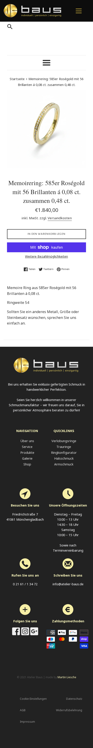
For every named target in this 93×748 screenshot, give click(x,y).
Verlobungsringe (63, 441)
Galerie (27, 458)
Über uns (27, 441)
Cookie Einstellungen (33, 699)
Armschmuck (63, 464)
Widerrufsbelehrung (69, 710)
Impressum (27, 722)
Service (27, 447)
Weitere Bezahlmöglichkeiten (46, 256)
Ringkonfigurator (64, 452)
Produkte (27, 452)
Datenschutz (74, 699)
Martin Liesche (67, 677)
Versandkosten (60, 218)
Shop (27, 464)
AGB (23, 710)
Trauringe (63, 447)
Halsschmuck (64, 458)
